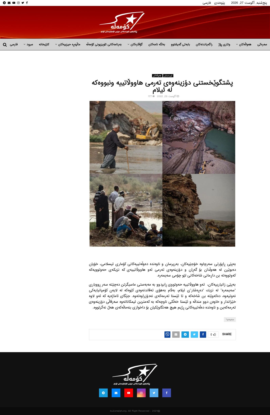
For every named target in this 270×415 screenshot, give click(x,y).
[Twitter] (154, 393)
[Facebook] (166, 393)
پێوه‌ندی (219, 2)
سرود (30, 44)
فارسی (207, 2)
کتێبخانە (44, 44)
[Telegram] (103, 393)
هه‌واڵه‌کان (245, 44)
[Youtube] (128, 393)
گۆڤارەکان (137, 44)
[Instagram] (141, 393)
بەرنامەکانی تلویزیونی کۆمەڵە (104, 44)
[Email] (116, 393)
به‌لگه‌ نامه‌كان (156, 44)
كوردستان (168, 75)
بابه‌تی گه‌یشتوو (180, 44)
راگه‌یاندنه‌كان (204, 44)
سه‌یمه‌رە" (230, 319)
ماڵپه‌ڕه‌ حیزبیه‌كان (69, 44)
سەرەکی (262, 44)
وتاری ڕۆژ (224, 44)
